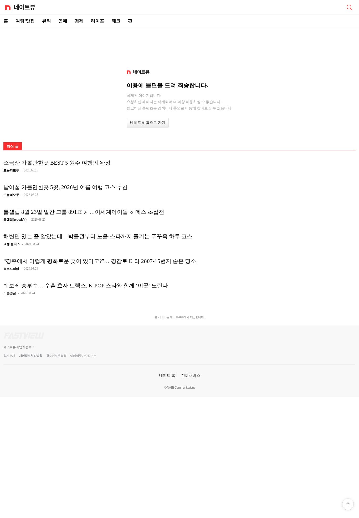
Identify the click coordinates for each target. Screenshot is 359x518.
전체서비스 (190, 375)
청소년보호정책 (56, 356)
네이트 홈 (167, 375)
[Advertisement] (179, 46)
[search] (349, 7)
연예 (62, 20)
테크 (116, 20)
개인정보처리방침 (30, 356)
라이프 (97, 20)
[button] (348, 504)
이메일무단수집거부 (83, 356)
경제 (79, 20)
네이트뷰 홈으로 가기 (147, 123)
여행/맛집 (25, 20)
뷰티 (46, 20)
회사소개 (9, 356)
